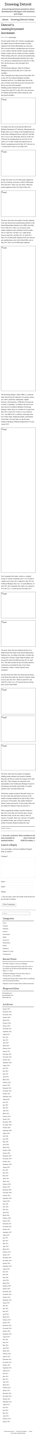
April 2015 (6, 1314)
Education (5, 929)
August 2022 (6, 1065)
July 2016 (5, 1272)
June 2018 (5, 1207)
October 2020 (6, 1127)
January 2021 (6, 1119)
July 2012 (5, 1407)
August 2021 (6, 1099)
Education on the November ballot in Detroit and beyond (18, 983)
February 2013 (7, 1387)
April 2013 (6, 1382)
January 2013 (6, 1390)
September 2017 (7, 1232)
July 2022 (5, 1068)
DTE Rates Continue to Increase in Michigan (15, 964)
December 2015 (7, 1291)
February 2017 (7, 1252)
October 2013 (6, 1365)
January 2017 (6, 1255)
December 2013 (7, 1359)
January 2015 (6, 1322)
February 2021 (7, 1116)
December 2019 (7, 1156)
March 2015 (6, 1317)
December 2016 (7, 1257)
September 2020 (7, 1130)
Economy (8, 828)
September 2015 (7, 1300)
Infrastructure (6, 943)
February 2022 (7, 1082)
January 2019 (6, 1187)
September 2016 (7, 1266)
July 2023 (5, 1037)
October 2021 (6, 1094)
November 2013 (7, 1362)
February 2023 (7, 1048)
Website (3, 892)
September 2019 (7, 1164)
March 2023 (6, 1046)
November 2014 (7, 1328)
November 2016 (7, 1260)
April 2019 (6, 1178)
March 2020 (6, 1147)
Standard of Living (8, 951)
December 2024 (7, 1012)
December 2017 (7, 1224)
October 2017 (6, 1229)
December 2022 (7, 1054)
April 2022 (6, 1077)
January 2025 (6, 1009)
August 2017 (6, 1235)
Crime (4, 923)
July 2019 (5, 1170)
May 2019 (5, 1176)
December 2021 (7, 1088)
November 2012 (7, 1396)
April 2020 (6, 1144)
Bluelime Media (21, 1433)
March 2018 (6, 1215)
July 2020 (5, 1136)
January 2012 (6, 1421)
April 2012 (6, 1416)
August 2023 (6, 1034)
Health (4, 937)
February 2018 (7, 1218)
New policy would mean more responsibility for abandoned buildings (9, 837)
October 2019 (6, 1161)
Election (5, 931)
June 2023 (5, 1040)
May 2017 (5, 1243)
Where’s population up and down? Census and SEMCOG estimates (27, 837)
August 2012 (6, 1404)
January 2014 (6, 1356)
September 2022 (7, 1062)
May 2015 (5, 1311)
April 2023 (6, 1043)
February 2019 (7, 1184)
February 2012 (7, 1419)
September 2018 (7, 1198)
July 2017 (5, 1238)
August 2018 (6, 1201)
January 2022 (6, 1085)
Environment (6, 934)
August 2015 (6, 1303)
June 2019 (5, 1173)
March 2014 (6, 1351)
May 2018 (5, 1209)
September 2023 (7, 1031)
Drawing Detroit (18, 4)
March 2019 (6, 1181)
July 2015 (5, 1306)
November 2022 (7, 1057)
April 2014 (6, 1348)
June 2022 (5, 1071)
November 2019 (7, 1159)
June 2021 (5, 1105)
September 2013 (7, 1368)
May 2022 (5, 1074)
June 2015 (5, 1308)
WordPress (24, 1431)
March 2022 (6, 1079)
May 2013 (5, 1379)
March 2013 (6, 1385)
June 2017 (5, 1241)
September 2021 (7, 1096)
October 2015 (6, 1297)
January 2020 (6, 1153)
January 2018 (6, 1221)
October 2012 (6, 1399)
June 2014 (5, 1342)
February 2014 (7, 1354)
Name (3, 881)
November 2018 (7, 1192)
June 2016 (5, 1274)
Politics (5, 945)
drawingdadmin (12, 37)
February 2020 (7, 1150)
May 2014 (5, 1345)
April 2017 (6, 1246)
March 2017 (6, 1249)
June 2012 (5, 1410)
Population (6, 948)
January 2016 (6, 1289)
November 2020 (7, 1125)
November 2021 (7, 1091)
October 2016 (6, 1263)
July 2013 (5, 1373)
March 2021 (6, 1113)
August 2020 (6, 1133)
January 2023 (6, 1051)
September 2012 (7, 1402)
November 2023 (7, 1029)
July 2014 (5, 1339)
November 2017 (7, 1226)
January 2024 (6, 1026)
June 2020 (5, 1139)
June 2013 (5, 1376)
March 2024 (6, 1020)
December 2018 (7, 1190)
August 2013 (6, 1371)
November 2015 (7, 1294)
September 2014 (7, 1334)
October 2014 (6, 1331)
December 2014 (7, 1325)
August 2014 (6, 1337)
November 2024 (7, 1014)
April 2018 (6, 1212)
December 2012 (7, 1393)
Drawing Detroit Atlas (22, 20)
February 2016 (7, 1286)
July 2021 (5, 1102)
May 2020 (5, 1142)
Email (3, 887)
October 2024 (6, 1017)
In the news (6, 940)
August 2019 (6, 1167)
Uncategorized (7, 954)
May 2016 (5, 1277)
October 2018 (6, 1195)
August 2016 (6, 1269)
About (5, 20)
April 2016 (6, 1280)
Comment (4, 856)
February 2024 (7, 1023)
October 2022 (6, 1060)
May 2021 (5, 1108)
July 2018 (5, 1204)
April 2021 (6, 1111)
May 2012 (5, 1413)
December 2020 (7, 1122)
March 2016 (6, 1283)
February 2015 (7, 1320)
